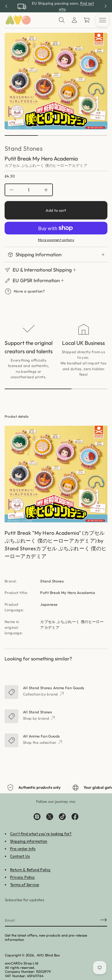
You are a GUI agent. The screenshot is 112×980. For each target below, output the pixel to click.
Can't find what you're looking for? (41, 833)
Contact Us (20, 856)
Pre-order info (22, 848)
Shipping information (28, 841)
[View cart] (87, 20)
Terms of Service (24, 884)
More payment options (56, 240)
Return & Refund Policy (30, 869)
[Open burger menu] (102, 20)
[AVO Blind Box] (18, 20)
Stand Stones (24, 148)
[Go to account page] (74, 20)
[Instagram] (37, 816)
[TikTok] (62, 816)
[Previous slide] (6, 6)
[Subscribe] (103, 919)
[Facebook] (75, 816)
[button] (61, 20)
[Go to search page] (61, 20)
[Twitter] (49, 816)
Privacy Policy (22, 877)
